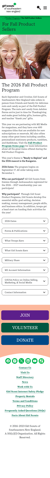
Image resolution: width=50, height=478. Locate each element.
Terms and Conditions (25, 401)
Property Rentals (25, 396)
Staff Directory (25, 377)
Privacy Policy (25, 405)
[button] (39, 8)
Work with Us (25, 386)
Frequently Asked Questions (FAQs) (25, 410)
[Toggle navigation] (45, 8)
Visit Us (25, 372)
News (25, 382)
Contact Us (25, 367)
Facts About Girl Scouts (25, 415)
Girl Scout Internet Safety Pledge (25, 391)
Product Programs (13, 18)
